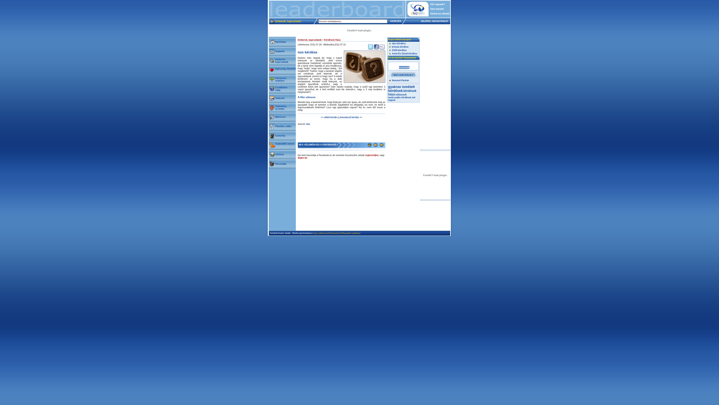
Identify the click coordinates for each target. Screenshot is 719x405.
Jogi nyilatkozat (320, 233)
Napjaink (280, 51)
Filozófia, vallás (283, 126)
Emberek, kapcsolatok (281, 60)
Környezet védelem (280, 79)
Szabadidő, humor (284, 143)
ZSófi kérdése (399, 50)
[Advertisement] (337, 9)
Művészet (280, 117)
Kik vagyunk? (437, 4)
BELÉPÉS (425, 21)
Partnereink (334, 233)
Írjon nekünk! (437, 9)
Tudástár (280, 98)
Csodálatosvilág (281, 89)
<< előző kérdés (329, 117)
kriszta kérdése (400, 47)
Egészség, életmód (285, 69)
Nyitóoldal (280, 42)
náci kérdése (399, 43)
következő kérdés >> (351, 117)
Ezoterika (280, 135)
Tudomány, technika (281, 107)
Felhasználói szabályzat (350, 233)
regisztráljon (371, 155)
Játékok (279, 154)
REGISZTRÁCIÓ (440, 21)
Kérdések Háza (332, 40)
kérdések (406, 97)
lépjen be (302, 158)
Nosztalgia (280, 164)
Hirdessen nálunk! (440, 13)
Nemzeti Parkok (400, 80)
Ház (308, 124)
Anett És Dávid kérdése (404, 53)
